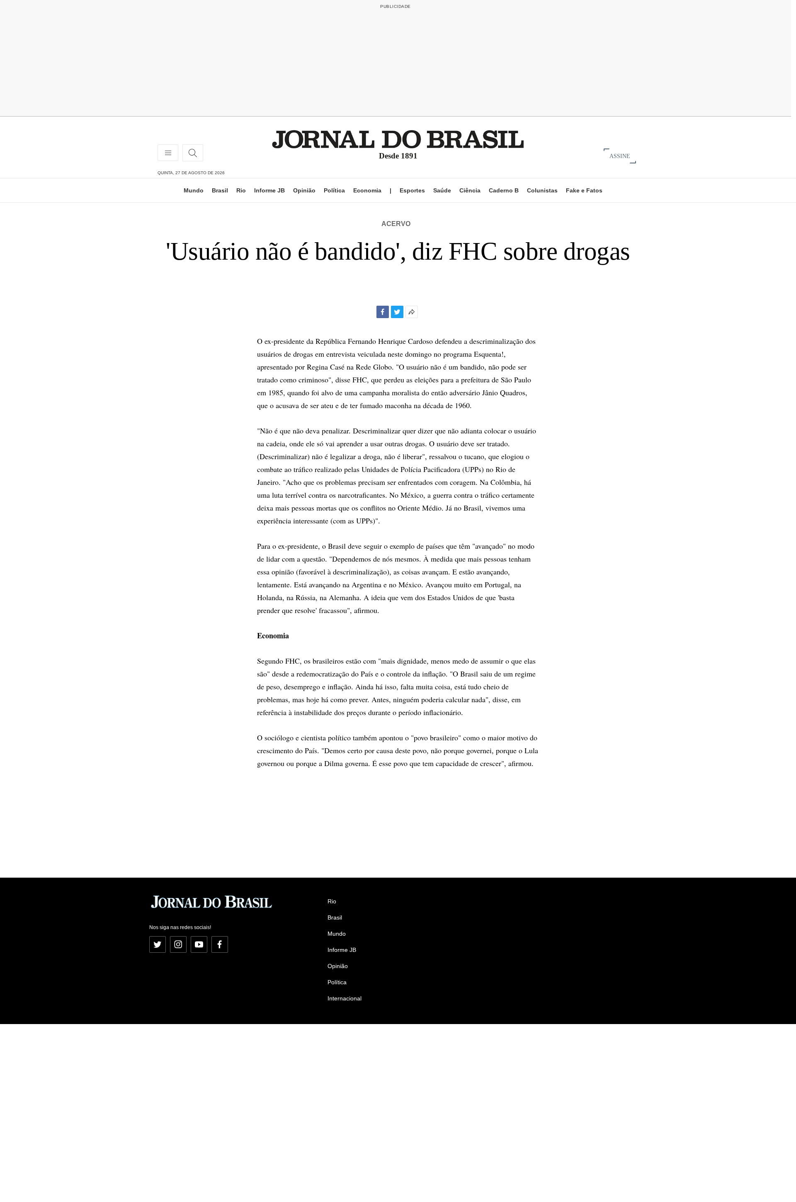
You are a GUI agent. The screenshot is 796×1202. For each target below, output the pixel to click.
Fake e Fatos (584, 190)
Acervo (395, 223)
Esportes (412, 190)
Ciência (470, 190)
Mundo (194, 190)
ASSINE (619, 156)
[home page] (398, 138)
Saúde (442, 190)
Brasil (220, 190)
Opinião (304, 190)
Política (334, 190)
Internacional (345, 998)
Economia (367, 190)
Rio (241, 190)
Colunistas (542, 190)
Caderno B (504, 190)
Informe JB (269, 190)
